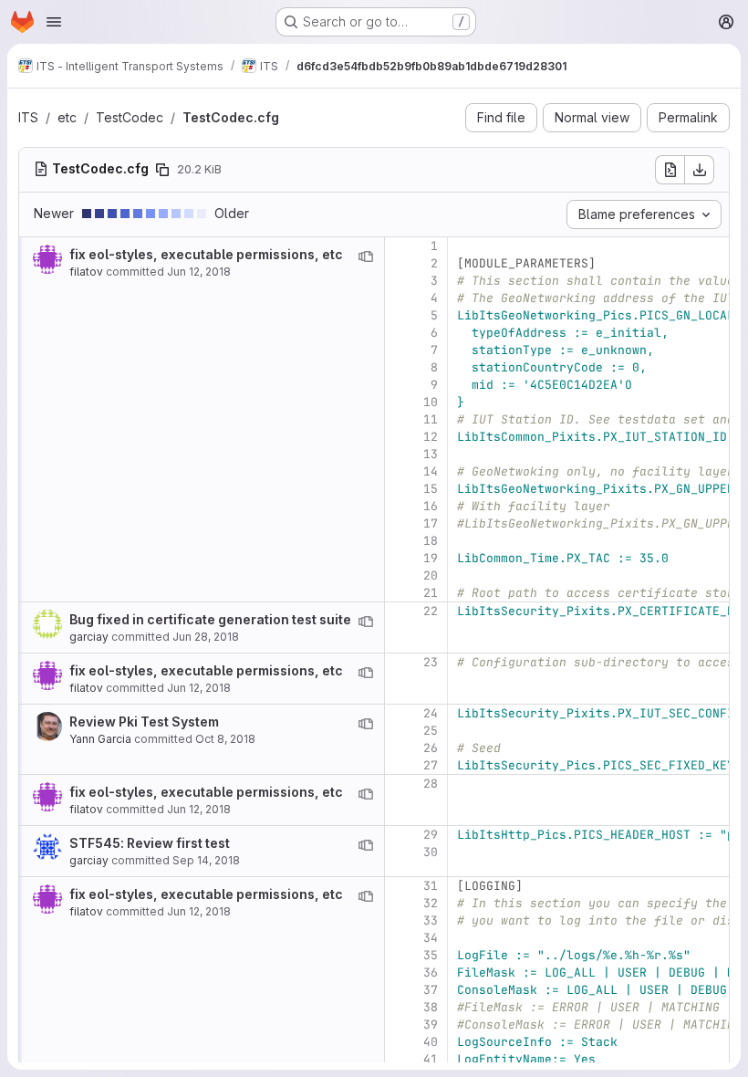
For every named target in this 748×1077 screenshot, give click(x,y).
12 (430, 436)
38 (430, 1007)
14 (430, 471)
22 (430, 611)
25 (430, 730)
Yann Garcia (100, 739)
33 (430, 920)
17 (430, 523)
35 (430, 955)
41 (430, 1059)
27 (430, 765)
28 (430, 783)
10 (430, 402)
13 (430, 454)
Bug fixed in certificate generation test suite (210, 619)
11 (430, 419)
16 (430, 506)
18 (430, 541)
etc (67, 117)
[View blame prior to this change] (365, 256)
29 (430, 834)
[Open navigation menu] (53, 22)
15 (430, 489)
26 (430, 748)
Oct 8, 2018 (225, 739)
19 (430, 558)
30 (430, 852)
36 (430, 972)
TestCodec (129, 117)
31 (430, 886)
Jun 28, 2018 (205, 636)
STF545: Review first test (149, 843)
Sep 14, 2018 (206, 860)
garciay (89, 636)
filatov (86, 271)
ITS (28, 117)
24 (430, 713)
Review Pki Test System (144, 721)
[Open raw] (669, 169)
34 (430, 938)
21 (430, 593)
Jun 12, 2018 (199, 271)
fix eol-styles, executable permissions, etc (206, 254)
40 (430, 1042)
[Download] (699, 169)
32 (430, 903)
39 (430, 1024)
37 (430, 990)
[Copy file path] (162, 170)
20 (430, 575)
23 (430, 662)
